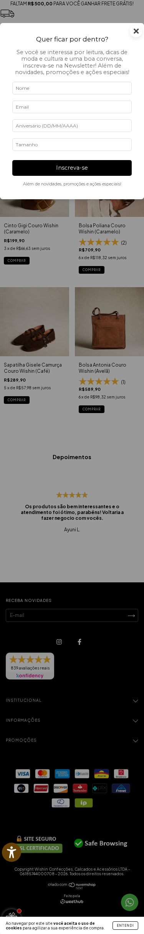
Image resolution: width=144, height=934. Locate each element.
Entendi (125, 925)
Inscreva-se (72, 167)
